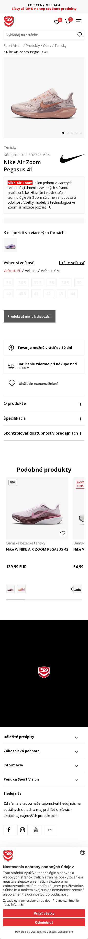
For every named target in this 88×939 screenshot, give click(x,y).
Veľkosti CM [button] (50, 271)
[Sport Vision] (9, 21)
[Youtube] (36, 830)
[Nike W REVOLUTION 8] (78, 589)
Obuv (47, 45)
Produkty (33, 45)
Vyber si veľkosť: (19, 263)
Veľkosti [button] (31, 271)
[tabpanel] (44, 97)
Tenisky (60, 45)
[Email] (50, 830)
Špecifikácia (15, 418)
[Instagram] (22, 830)
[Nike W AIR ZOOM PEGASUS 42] (21, 589)
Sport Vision (13, 45)
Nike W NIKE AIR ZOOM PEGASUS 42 (37, 549)
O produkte (15, 403)
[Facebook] (9, 830)
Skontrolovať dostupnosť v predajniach (41, 433)
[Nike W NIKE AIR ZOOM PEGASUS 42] (37, 508)
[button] (44, 35)
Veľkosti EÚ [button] (13, 271)
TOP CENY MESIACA (44, 5)
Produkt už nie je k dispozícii (30, 316)
